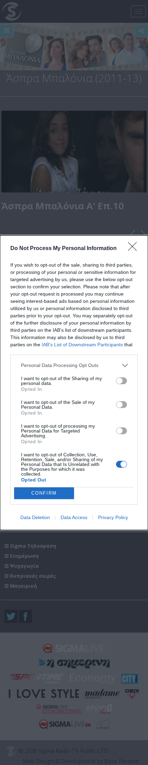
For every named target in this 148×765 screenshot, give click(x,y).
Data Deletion (35, 517)
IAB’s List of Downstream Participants (82, 344)
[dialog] (74, 382)
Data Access (74, 517)
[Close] (134, 248)
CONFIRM (44, 493)
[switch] (121, 380)
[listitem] (74, 365)
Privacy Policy (113, 517)
